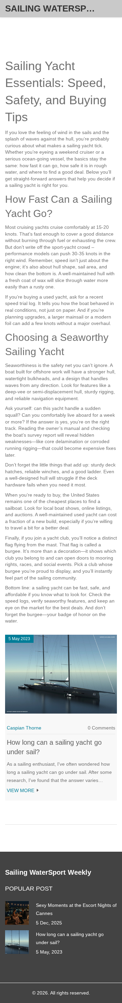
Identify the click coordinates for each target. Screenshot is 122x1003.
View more (21, 790)
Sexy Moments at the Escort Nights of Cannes (76, 909)
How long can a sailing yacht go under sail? (70, 938)
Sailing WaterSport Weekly (56, 8)
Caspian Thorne (24, 728)
